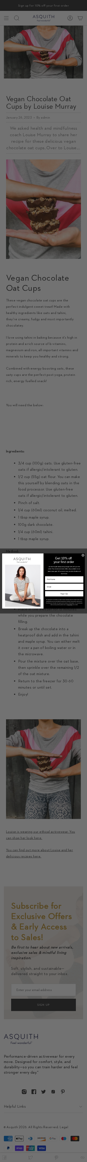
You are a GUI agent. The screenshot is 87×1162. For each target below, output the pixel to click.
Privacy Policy (69, 604)
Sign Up (64, 594)
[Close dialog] (83, 555)
